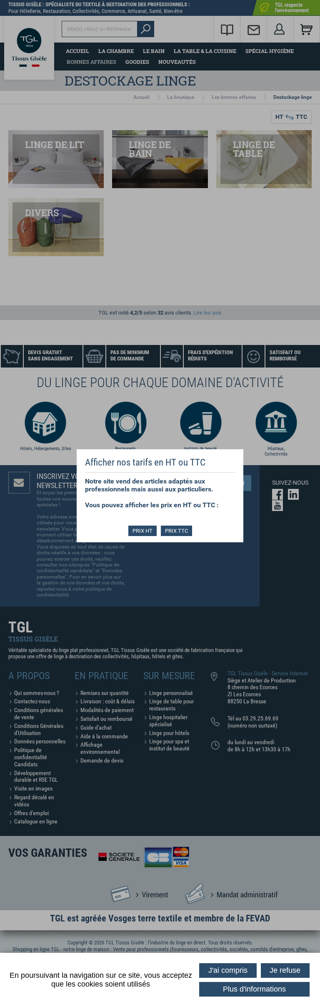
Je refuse (285, 970)
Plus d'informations (254, 989)
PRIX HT (142, 531)
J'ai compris (228, 970)
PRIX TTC (176, 531)
